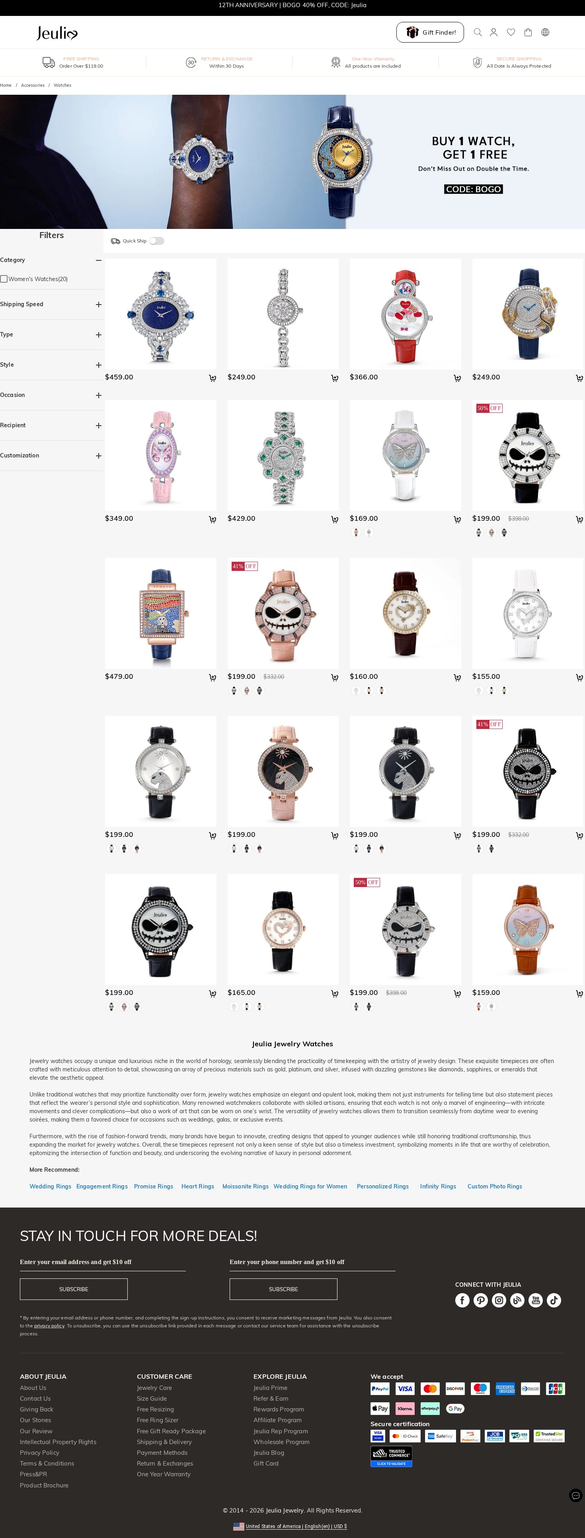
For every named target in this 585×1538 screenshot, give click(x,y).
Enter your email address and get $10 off (75, 1262)
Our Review (36, 1431)
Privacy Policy (39, 1452)
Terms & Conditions (47, 1463)
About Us (33, 1387)
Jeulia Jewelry (284, 1510)
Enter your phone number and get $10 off (287, 1262)
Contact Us (35, 1398)
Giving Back (36, 1409)
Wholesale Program (282, 1442)
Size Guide (152, 1398)
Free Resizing (155, 1409)
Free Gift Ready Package (171, 1431)
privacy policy (49, 1326)
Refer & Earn (271, 1398)
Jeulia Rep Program (281, 1431)
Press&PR (33, 1474)
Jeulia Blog (269, 1452)
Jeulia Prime (270, 1387)
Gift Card (266, 1463)
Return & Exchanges (165, 1463)
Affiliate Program (278, 1420)
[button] (292, 1526)
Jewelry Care (154, 1387)
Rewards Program (279, 1409)
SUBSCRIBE (73, 1289)
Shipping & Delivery (164, 1442)
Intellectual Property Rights (58, 1442)
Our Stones (35, 1420)
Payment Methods (162, 1452)
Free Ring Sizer (158, 1420)
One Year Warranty (164, 1474)
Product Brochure (44, 1485)
